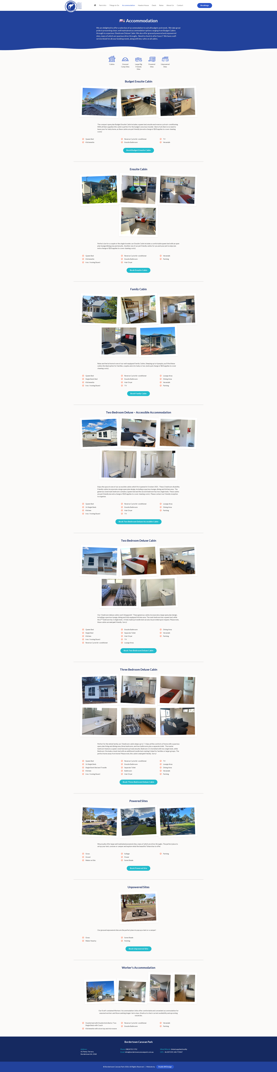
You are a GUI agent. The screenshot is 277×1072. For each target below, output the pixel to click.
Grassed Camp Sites (125, 65)
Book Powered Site (138, 868)
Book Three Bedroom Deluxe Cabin (138, 782)
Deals (154, 5)
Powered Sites (151, 65)
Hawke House (143, 5)
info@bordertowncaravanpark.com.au (139, 1052)
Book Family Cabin (138, 393)
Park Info (102, 5)
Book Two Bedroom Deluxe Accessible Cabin (138, 521)
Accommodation (128, 5)
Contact (180, 5)
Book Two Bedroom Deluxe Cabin (138, 650)
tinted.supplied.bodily (179, 1049)
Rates (161, 5)
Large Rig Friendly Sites (138, 66)
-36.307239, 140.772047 (173, 1052)
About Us (170, 5)
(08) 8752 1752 (131, 1049)
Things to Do (114, 5)
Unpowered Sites (165, 65)
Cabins (111, 64)
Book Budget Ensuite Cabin (138, 150)
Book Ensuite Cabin (138, 270)
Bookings (205, 5)
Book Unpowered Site (138, 949)
